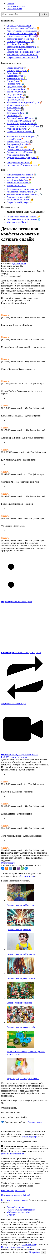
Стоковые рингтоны (21, 131)
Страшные (16, 68)
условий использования (12, 1153)
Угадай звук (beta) (19, 180)
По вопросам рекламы (23, 216)
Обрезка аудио (19, 25)
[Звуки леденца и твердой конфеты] (20, 1074)
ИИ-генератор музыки (22, 54)
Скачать (5, 315)
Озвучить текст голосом (22, 57)
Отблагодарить (8, 863)
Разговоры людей (19, 141)
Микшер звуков (22, 175)
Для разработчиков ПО (22, 118)
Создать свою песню (23, 52)
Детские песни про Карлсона (20, 905)
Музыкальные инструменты (24, 102)
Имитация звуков (19, 182)
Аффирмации (19, 144)
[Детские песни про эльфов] (20, 998)
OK (43, 1252)
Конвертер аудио (23, 31)
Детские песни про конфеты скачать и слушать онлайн (20, 234)
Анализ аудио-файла (22, 192)
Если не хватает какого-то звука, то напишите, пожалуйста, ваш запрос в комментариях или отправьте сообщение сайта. (23, 1134)
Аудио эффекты (18, 129)
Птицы (15, 81)
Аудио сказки (18, 155)
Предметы (16, 86)
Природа (15, 84)
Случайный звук (14, 8)
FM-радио (17, 147)
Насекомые (17, 78)
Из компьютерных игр (22, 123)
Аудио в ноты (16, 49)
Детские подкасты (21, 152)
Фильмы (15, 107)
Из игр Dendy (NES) (21, 121)
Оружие (15, 99)
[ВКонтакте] (2, 868)
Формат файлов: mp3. (11, 276)
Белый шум (17, 44)
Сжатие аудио (20, 41)
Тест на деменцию (23, 47)
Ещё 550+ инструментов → (14, 757)
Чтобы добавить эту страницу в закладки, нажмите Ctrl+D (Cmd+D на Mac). (21, 1184)
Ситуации (16, 94)
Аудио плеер (18, 197)
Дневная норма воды (23, 219)
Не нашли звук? (23, 165)
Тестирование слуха (24, 189)
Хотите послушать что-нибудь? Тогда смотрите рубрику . (21, 874)
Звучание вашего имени (24, 194)
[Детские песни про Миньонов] (20, 949)
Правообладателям (15, 1207)
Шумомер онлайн (23, 33)
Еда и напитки (18, 89)
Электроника (18, 97)
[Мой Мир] (26, 868)
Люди (14, 73)
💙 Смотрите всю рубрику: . (21, 1122)
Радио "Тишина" (20, 199)
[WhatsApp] (22, 868)
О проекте (11, 1215)
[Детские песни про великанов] (20, 973)
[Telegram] (10, 868)
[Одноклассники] (6, 868)
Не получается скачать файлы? (15, 1195)
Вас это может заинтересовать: (15, 881)
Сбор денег (19, 162)
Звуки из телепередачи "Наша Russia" (26, 212)
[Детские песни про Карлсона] (20, 900)
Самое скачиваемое (16, 6)
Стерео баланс (20, 202)
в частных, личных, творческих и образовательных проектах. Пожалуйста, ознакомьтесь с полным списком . (25, 1150)
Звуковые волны (21, 177)
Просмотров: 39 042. (11, 1112)
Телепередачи (17, 113)
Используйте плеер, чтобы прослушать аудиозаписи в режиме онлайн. (19, 299)
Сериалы (15, 110)
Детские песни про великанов (21, 978)
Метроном (16, 185)
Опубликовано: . (9, 1108)
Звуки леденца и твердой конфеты (23, 1078)
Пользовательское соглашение (21, 1210)
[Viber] (18, 868)
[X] (14, 868)
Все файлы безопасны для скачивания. (19, 1141)
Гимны (15, 139)
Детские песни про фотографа (21, 1027)
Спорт (14, 115)
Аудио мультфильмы (23, 157)
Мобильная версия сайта (18, 1212)
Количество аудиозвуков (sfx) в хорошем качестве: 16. (24, 1101)
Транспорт (16, 92)
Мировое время (18, 222)
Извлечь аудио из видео (22, 36)
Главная (10, 3)
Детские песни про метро (19, 929)
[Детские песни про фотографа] (20, 1022)
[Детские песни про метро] (20, 925)
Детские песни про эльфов (19, 1003)
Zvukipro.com (29, 1244)
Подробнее (34, 1252)
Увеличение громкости (23, 28)
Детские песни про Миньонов (21, 954)
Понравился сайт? (10, 853)
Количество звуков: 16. (12, 266)
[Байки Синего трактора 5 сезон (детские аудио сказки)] (20, 1047)
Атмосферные (18, 70)
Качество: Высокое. (10, 268)
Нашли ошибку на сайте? (13, 1190)
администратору (30, 1136)
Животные (16, 76)
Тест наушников (23, 39)
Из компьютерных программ (25, 126)
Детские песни (21, 149)
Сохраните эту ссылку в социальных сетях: (21, 865)
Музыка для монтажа (23, 136)
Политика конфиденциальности (16, 1247)
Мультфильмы (18, 105)
